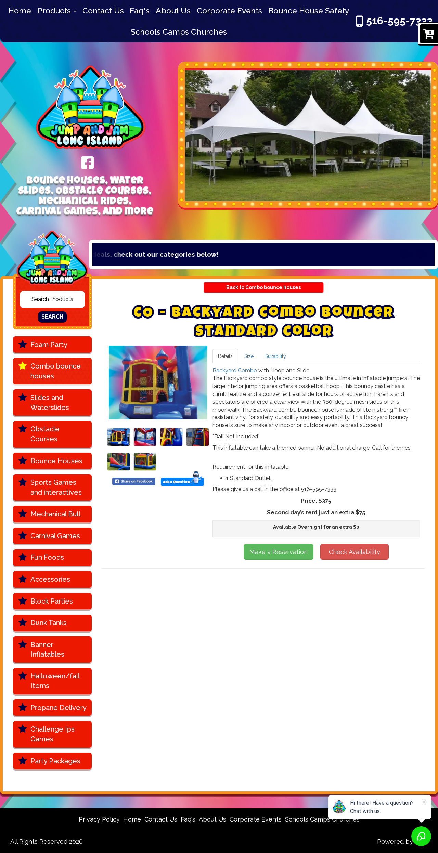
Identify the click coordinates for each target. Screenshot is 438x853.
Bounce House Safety (308, 10)
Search (52, 316)
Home (19, 10)
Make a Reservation (278, 551)
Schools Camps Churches (179, 31)
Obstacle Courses (45, 434)
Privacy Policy (99, 819)
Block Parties (51, 601)
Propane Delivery (58, 707)
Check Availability (354, 551)
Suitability (275, 356)
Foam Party (48, 344)
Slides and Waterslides (49, 402)
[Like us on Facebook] (87, 162)
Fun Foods (47, 557)
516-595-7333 (399, 21)
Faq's (140, 10)
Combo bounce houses (55, 371)
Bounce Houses (56, 461)
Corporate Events (229, 10)
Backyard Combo (234, 370)
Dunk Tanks (48, 623)
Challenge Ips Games (52, 734)
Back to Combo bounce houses (263, 287)
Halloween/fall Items (55, 681)
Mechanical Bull (55, 514)
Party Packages (55, 761)
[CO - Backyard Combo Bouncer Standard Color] (158, 382)
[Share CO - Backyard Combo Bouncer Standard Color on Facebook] (133, 481)
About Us (173, 10)
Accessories (50, 579)
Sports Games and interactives (56, 487)
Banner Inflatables (47, 650)
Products (55, 10)
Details (225, 356)
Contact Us (103, 10)
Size (249, 356)
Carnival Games (55, 536)
